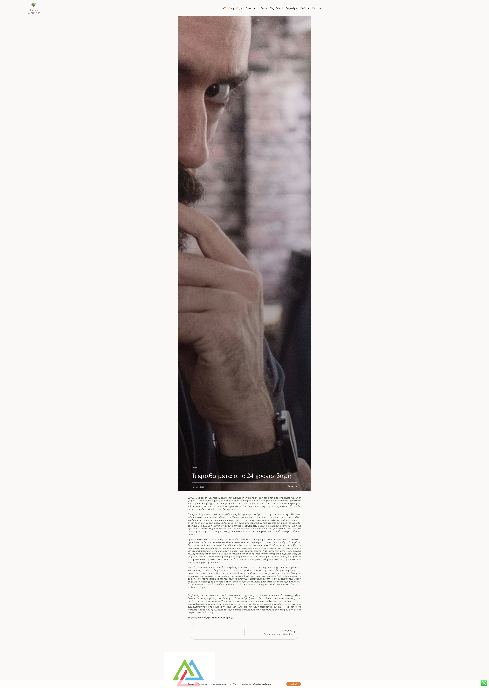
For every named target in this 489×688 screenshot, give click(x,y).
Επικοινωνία (318, 8)
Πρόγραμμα (251, 8)
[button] (288, 486)
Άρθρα (195, 466)
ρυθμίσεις (267, 684)
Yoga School (276, 8)
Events (264, 8)
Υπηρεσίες (234, 8)
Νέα (223, 8)
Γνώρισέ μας (292, 8)
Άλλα (304, 8)
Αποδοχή (293, 684)
